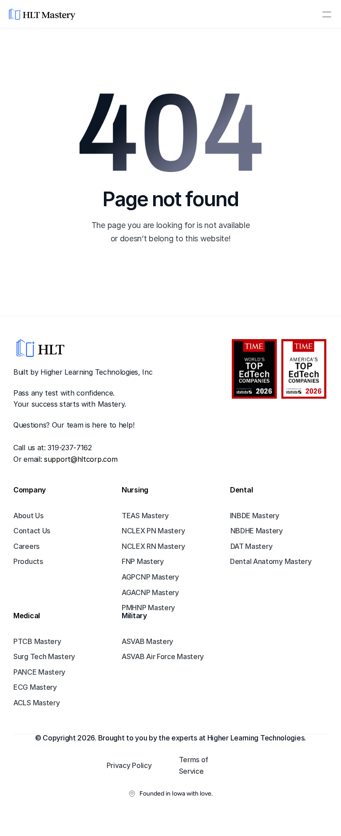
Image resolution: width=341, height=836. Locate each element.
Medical (26, 615)
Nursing (135, 489)
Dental (241, 489)
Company (29, 489)
